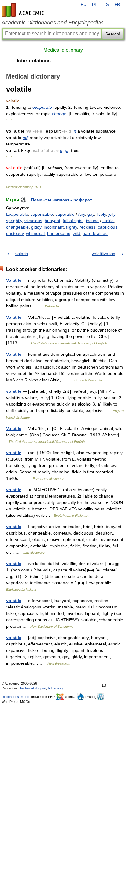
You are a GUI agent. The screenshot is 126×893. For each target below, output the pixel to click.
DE (95, 4)
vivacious (33, 220)
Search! (112, 33)
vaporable (65, 214)
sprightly (14, 220)
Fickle (108, 220)
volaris (21, 253)
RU (83, 4)
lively (101, 214)
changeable (17, 227)
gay (90, 214)
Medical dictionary (63, 50)
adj (25, 137)
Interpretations (34, 60)
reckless (87, 227)
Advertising (56, 688)
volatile (13, 391)
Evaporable (17, 214)
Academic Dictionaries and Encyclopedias (53, 23)
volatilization (103, 253)
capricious (107, 227)
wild (76, 233)
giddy (36, 227)
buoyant (52, 220)
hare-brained (95, 233)
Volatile (13, 280)
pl (66, 150)
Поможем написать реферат (61, 199)
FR (117, 4)
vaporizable (42, 214)
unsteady (15, 233)
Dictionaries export (15, 697)
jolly (111, 214)
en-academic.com (24, 10)
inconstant (54, 227)
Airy (81, 214)
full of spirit (73, 220)
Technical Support (33, 688)
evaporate (42, 107)
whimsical (35, 233)
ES (106, 4)
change (59, 113)
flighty (71, 227)
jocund (92, 220)
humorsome (58, 233)
